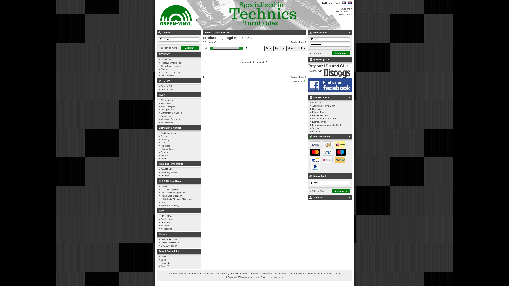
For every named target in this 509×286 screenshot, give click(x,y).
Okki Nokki (166, 169)
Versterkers (166, 103)
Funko (164, 256)
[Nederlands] (350, 2)
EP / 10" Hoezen (169, 246)
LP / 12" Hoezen (169, 239)
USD (337, 3)
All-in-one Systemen (170, 119)
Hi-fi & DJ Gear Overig (170, 181)
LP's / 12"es (167, 216)
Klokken (165, 225)
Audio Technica (168, 133)
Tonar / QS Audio (169, 172)
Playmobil (165, 263)
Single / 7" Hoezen (170, 243)
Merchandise (167, 75)
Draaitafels (166, 59)
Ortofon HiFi (167, 89)
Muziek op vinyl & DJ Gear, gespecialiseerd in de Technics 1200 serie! (209, 15)
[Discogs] (330, 77)
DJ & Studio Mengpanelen (173, 192)
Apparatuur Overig (170, 205)
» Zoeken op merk (168, 48)
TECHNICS (164, 54)
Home (208, 32)
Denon (164, 136)
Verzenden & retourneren (324, 118)
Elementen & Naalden (171, 113)
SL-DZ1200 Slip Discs (171, 72)
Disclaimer (317, 109)
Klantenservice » (344, 11)
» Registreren (316, 53)
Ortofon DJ (166, 86)
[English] (344, 2)
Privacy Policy (319, 112)
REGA (162, 95)
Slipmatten (166, 69)
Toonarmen (166, 116)
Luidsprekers (167, 109)
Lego (163, 260)
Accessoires (167, 122)
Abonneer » (341, 191)
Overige (165, 175)
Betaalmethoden (320, 115)
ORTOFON (164, 81)
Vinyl (161, 211)
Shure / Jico (167, 149)
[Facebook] (330, 91)
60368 (226, 32)
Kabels (164, 202)
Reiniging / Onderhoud (171, 164)
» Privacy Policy (318, 191)
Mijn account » (345, 14)
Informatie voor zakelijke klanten (327, 125)
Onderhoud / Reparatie (172, 66)
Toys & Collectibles (169, 251)
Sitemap (316, 128)
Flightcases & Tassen (171, 196)
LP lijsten (165, 222)
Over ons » (346, 9)
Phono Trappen (168, 106)
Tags (217, 32)
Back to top (297, 81)
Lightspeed (278, 277)
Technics (165, 155)
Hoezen (163, 234)
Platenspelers (167, 100)
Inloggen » (341, 53)
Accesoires (166, 229)
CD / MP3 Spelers (169, 189)
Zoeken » (190, 48)
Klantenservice (321, 97)
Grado (164, 142)
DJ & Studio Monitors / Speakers (176, 199)
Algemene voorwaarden (323, 106)
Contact (316, 131)
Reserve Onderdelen (171, 63)
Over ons (316, 102)
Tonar (164, 158)
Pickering (165, 146)
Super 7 (165, 266)
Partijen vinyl (167, 219)
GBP (331, 3)
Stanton (164, 152)
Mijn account (320, 32)
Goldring (165, 139)
